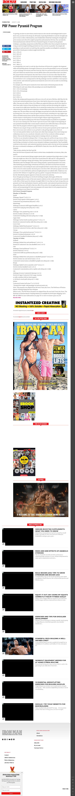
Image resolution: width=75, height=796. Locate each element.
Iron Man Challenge (55, 2)
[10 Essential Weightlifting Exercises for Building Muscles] (17, 682)
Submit (11, 793)
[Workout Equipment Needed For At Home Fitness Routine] (17, 660)
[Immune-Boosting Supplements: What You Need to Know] (17, 529)
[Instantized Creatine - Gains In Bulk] (40, 307)
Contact (6, 755)
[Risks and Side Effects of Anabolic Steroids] (17, 551)
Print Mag (33, 2)
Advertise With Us (9, 762)
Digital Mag (42, 2)
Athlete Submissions (9, 757)
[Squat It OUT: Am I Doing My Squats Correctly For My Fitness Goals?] (17, 594)
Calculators (39, 735)
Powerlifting (6, 22)
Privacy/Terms (65, 788)
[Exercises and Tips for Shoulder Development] (17, 616)
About (38, 733)
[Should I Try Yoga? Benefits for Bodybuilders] (17, 704)
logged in (20, 316)
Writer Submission (9, 760)
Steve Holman (6, 32)
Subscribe (24, 2)
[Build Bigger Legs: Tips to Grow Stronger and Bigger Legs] (17, 573)
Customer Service (38, 748)
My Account (37, 745)
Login (32, 310)
